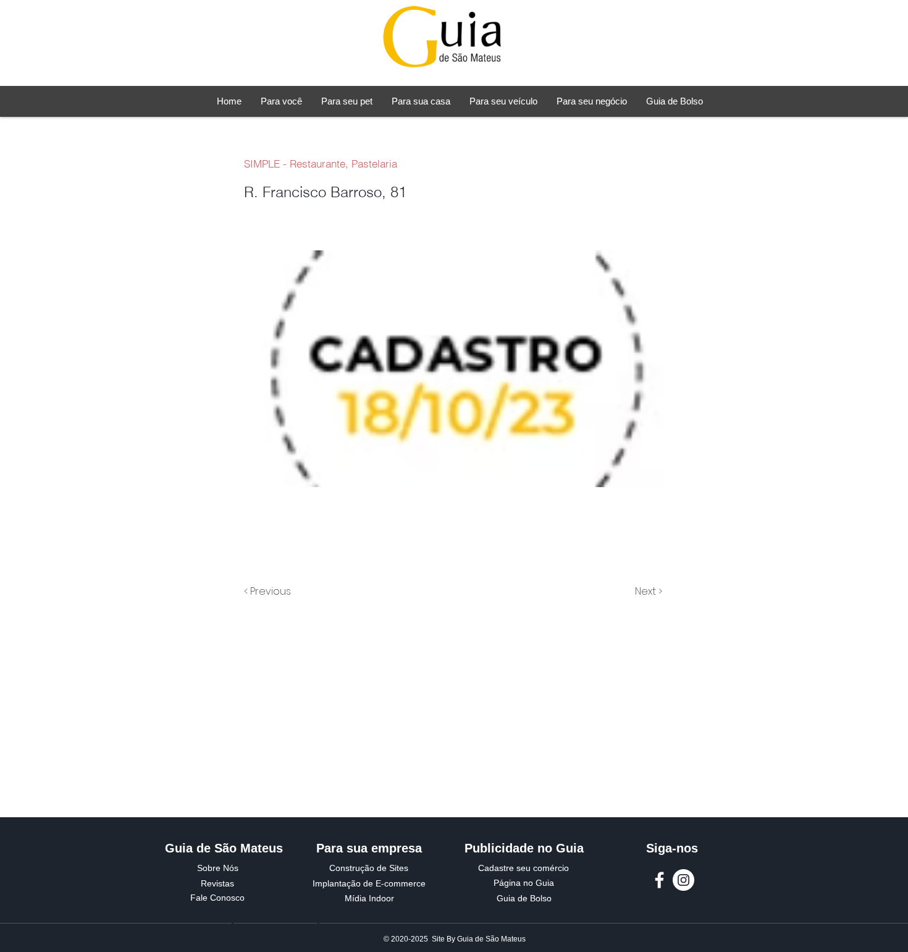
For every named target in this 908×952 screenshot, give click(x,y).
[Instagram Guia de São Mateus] (683, 880)
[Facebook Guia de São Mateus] (659, 880)
